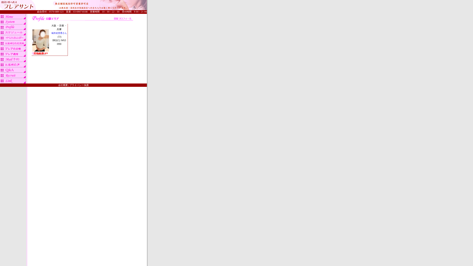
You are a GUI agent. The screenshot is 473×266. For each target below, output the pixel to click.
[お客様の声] (13, 66)
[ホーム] (13, 18)
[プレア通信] (13, 55)
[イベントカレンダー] (13, 39)
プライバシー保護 (79, 85)
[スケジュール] (13, 34)
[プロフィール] (13, 28)
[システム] (13, 23)
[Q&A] (13, 71)
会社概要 (63, 85)
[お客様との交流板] (13, 45)
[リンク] (13, 82)
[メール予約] (13, 61)
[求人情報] (13, 77)
